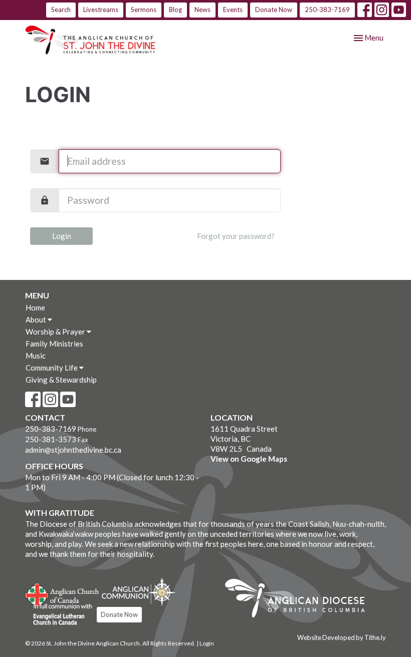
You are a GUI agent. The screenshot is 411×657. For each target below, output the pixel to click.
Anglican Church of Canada (62, 593)
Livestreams (100, 10)
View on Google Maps (249, 458)
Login (61, 235)
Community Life (52, 367)
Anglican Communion (138, 591)
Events (233, 10)
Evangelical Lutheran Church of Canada (59, 614)
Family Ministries (54, 343)
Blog (175, 10)
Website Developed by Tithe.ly (341, 637)
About (37, 319)
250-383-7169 (327, 10)
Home (35, 307)
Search (61, 10)
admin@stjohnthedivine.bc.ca (73, 449)
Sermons (143, 10)
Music (36, 355)
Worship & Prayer (56, 331)
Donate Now (273, 10)
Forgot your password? (236, 235)
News (202, 10)
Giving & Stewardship (61, 379)
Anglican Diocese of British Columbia (300, 599)
